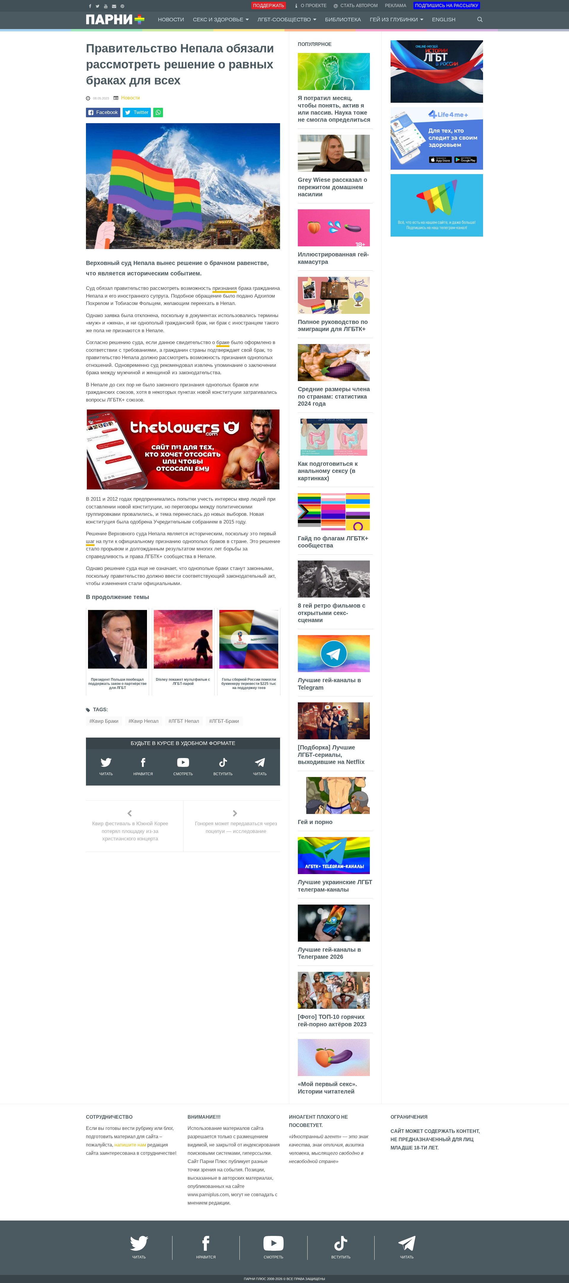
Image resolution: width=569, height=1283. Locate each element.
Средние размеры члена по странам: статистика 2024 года (334, 396)
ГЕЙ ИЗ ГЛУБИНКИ (394, 20)
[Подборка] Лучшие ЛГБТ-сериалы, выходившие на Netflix (331, 754)
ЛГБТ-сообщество (284, 20)
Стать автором (358, 5)
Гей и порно (315, 822)
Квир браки (105, 721)
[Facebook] (91, 5)
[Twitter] (98, 5)
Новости (171, 20)
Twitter (141, 112)
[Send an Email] (115, 5)
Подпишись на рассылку (446, 5)
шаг (90, 541)
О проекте (314, 5)
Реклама (395, 5)
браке (222, 342)
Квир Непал (145, 721)
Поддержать (268, 5)
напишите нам (130, 1144)
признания (224, 288)
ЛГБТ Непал (185, 721)
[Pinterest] (123, 5)
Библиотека (343, 20)
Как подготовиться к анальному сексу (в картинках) (328, 470)
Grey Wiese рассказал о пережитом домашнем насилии (332, 186)
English (443, 20)
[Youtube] (106, 5)
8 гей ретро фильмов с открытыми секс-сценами (331, 612)
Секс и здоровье (218, 20)
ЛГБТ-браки (225, 721)
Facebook (107, 112)
